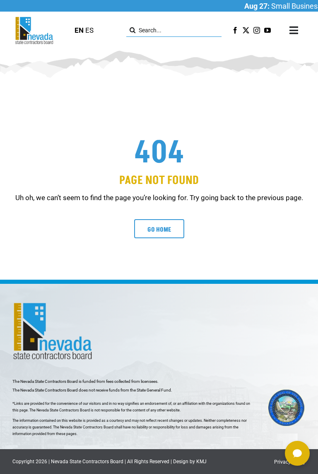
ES (89, 30)
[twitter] (246, 30)
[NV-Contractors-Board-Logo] (35, 19)
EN (79, 30)
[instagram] (256, 30)
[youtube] (267, 30)
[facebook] (235, 30)
